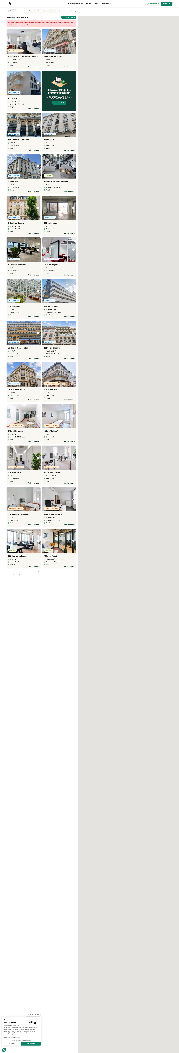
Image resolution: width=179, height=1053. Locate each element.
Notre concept (106, 4)
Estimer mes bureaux (92, 4)
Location (41, 11)
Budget (75, 11)
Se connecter (166, 3)
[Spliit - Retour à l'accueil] (9, 3)
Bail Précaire (52, 11)
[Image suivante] (38, 41)
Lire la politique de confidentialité (12, 1037)
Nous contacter (153, 3)
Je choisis (12, 1043)
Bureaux (32, 11)
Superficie (64, 11)
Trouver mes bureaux (75, 4)
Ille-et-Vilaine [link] (25, 575)
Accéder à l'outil (59, 103)
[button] (4, 1050)
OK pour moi (31, 1043)
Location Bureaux (13, 575)
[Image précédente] (9, 41)
